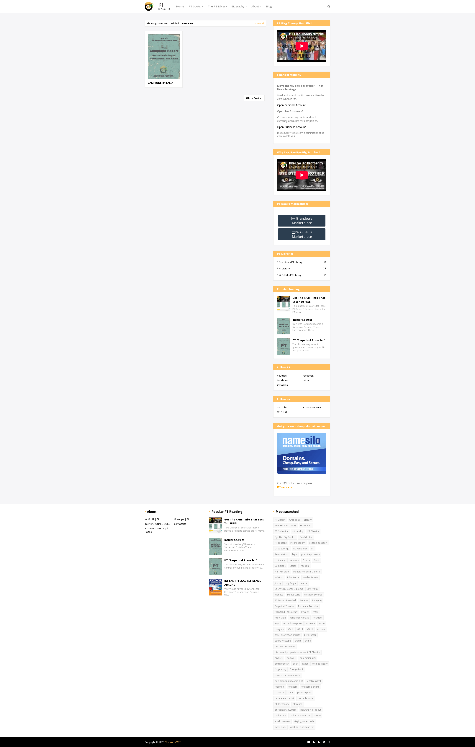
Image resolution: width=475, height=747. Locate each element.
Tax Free (310, 623)
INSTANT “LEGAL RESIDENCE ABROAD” (242, 582)
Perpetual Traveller (308, 606)
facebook (308, 375)
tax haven (294, 560)
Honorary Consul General (306, 571)
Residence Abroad (299, 617)
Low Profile (313, 588)
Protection (280, 617)
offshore (292, 686)
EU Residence (300, 548)
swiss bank (280, 727)
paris (290, 692)
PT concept (280, 542)
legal (294, 554)
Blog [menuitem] (269, 6)
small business (282, 721)
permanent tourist (284, 698)
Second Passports (292, 623)
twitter (306, 380)
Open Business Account (291, 127)
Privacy (305, 611)
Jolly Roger (290, 583)
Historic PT (306, 525)
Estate (293, 565)
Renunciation (281, 554)
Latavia (303, 583)
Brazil (317, 560)
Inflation (279, 577)
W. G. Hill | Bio (152, 519)
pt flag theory (282, 704)
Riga (277, 623)
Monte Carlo (293, 594)
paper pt (279, 692)
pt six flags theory (310, 554)
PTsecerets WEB (312, 407)
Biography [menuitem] (237, 6)
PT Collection (282, 531)
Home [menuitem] (180, 6)
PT (312, 548)
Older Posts (253, 98)
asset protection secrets (287, 635)
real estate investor (300, 715)
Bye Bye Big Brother (285, 537)
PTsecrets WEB (173, 742)
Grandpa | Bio (182, 519)
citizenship (298, 531)
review (317, 715)
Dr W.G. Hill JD (282, 548)
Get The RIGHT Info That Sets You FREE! (308, 299)
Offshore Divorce (313, 594)
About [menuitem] (255, 6)
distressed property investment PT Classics (297, 652)
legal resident (314, 681)
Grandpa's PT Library (302, 262)
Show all (259, 23)
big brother (310, 635)
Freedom (304, 565)
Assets (306, 560)
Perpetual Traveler (284, 606)
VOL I (290, 629)
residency (280, 560)
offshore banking (310, 686)
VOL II (300, 629)
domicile (291, 658)
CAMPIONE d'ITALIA (160, 82)
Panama (304, 600)
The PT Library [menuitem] (217, 6)
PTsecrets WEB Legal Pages (156, 530)
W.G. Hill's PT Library (302, 275)
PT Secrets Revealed (285, 600)
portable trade (305, 698)
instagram (283, 385)
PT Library (302, 268)
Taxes (322, 623)
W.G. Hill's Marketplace (302, 234)
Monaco (279, 594)
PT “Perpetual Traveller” (308, 340)
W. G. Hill (282, 412)
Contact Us (180, 523)
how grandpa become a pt (289, 681)
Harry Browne (282, 571)
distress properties (285, 646)
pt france (297, 704)
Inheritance (293, 577)
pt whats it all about (310, 709)
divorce (279, 658)
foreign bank (296, 669)
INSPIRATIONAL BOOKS (157, 523)
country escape (283, 640)
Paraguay (317, 600)
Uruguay (279, 629)
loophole (279, 686)
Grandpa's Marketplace (302, 220)
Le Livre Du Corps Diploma (289, 588)
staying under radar (304, 721)
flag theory (280, 669)
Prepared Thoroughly (286, 611)
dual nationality (308, 658)
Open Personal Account (291, 105)
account (321, 629)
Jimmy (278, 583)
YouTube (282, 407)
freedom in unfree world (288, 675)
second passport (318, 542)
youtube (282, 375)
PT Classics (313, 531)
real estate (280, 715)
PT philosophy (297, 542)
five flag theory (319, 663)
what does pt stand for (302, 727)
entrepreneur (282, 663)
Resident (317, 617)
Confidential (306, 537)
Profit (315, 611)
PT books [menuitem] (195, 6)
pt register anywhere (286, 709)
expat (305, 663)
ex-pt (295, 663)
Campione (280, 565)
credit (298, 640)
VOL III (310, 629)
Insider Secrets (302, 319)
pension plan (304, 692)
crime (308, 640)
